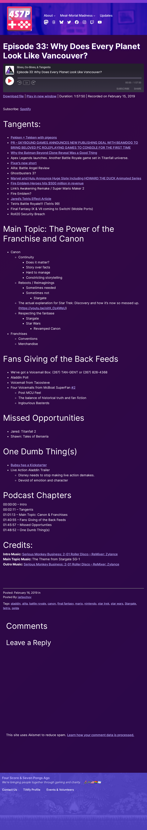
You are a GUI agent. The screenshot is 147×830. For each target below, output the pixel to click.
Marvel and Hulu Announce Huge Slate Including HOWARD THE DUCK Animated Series (76, 178)
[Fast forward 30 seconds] (33, 83)
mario (79, 603)
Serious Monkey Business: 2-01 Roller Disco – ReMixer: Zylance (70, 554)
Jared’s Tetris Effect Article (31, 199)
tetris (6, 608)
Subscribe (123, 88)
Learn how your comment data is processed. (100, 735)
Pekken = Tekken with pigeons (34, 137)
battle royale (37, 603)
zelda (15, 608)
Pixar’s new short (24, 163)
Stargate (130, 603)
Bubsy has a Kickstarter (29, 465)
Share (137, 88)
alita (25, 603)
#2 (73, 387)
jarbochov (24, 597)
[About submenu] (55, 16)
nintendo (90, 603)
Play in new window (41, 96)
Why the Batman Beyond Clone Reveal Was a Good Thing (54, 153)
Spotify (25, 109)
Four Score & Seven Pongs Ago (26, 778)
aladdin (16, 603)
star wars (117, 603)
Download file (13, 96)
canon (52, 603)
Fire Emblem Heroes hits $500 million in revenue (47, 183)
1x (26, 82)
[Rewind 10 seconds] (19, 83)
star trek (103, 603)
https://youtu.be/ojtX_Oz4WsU (43, 308)
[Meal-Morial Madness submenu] (94, 16)
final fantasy (65, 603)
